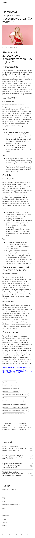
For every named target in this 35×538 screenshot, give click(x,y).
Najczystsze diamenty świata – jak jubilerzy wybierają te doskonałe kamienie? (12, 465)
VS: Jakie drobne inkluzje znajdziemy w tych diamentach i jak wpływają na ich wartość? (13, 473)
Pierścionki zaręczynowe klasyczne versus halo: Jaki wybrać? (25, 426)
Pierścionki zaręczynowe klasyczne (12, 385)
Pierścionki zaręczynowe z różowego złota (14, 404)
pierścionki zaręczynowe (9, 382)
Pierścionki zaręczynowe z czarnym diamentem (15, 398)
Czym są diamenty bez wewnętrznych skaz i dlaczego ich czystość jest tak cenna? (14, 448)
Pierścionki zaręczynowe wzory (11, 391)
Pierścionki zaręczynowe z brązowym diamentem (15, 394)
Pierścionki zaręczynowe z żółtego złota (13, 413)
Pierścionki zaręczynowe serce (11, 388)
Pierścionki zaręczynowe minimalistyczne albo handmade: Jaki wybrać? (9, 426)
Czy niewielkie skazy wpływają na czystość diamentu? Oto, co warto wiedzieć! (13, 456)
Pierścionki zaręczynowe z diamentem (13, 401)
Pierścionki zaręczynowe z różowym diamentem (15, 407)
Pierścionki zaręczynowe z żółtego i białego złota (15, 410)
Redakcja (8, 47)
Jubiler (4, 3)
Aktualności (15, 47)
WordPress (30, 535)
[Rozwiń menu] (32, 3)
